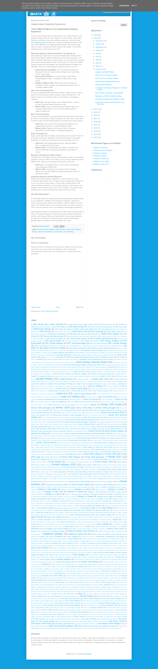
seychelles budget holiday (72, 573)
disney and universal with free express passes (112, 419)
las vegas (52, 522)
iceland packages (49, 505)
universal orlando (96, 607)
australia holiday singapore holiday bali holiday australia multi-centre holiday (93, 355)
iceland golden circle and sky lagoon (55, 503)
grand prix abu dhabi (121, 474)
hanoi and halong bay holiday (74, 478)
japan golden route (92, 515)
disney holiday (70, 433)
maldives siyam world (112, 534)
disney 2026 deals (84, 408)
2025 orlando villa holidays (84, 329)
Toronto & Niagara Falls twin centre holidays (46, 596)
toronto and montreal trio (70, 596)
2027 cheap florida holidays (76, 338)
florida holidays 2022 (104, 462)
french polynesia (60, 472)
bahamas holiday (73, 357)
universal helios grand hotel (53, 605)
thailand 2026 (65, 587)
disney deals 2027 (49, 429)
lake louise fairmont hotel (40, 522)
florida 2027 (115, 456)
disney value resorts (96, 440)
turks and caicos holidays (112, 598)
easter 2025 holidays (44, 449)
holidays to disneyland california (94, 494)
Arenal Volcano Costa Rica (62, 352)
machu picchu (70, 526)
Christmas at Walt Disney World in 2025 (109, 99)
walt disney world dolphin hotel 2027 (85, 623)
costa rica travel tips (106, 399)
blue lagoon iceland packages (68, 367)
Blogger (89, 654)
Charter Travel (61, 388)
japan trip (61, 517)
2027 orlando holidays (117, 343)
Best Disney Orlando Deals (92, 362)
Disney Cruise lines (56, 426)
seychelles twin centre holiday (52, 576)
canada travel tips (39, 386)
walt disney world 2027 (63, 623)
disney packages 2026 (47, 438)
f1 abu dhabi (47, 451)
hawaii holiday (112, 481)
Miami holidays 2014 (115, 543)
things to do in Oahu (44, 594)
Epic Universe (97, 449)
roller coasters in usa (79, 569)
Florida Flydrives (116, 459)
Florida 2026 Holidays (70, 457)
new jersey (45, 550)
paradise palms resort (39, 566)
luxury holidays (116, 524)
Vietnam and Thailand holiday (46, 616)
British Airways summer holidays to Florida (43, 371)
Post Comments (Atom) (49, 311)
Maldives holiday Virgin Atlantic (81, 531)
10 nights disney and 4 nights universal (80, 324)
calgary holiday (110, 371)
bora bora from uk (54, 369)
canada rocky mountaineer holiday (60, 384)
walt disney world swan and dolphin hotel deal (98, 626)
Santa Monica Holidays (109, 571)
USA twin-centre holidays (79, 612)
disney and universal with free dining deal (80, 420)
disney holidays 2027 (119, 433)
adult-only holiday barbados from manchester (52, 350)
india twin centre (43, 512)
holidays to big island (117, 492)
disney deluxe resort (66, 429)
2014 (96, 134)
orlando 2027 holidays (57, 557)
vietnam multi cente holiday (95, 616)
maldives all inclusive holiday (58, 529)
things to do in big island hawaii (105, 591)
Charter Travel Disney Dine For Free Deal (103, 388)
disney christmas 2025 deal (112, 424)
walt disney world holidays (109, 623)
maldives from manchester (40, 531)
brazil (101, 369)
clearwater (34, 394)
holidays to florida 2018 (49, 496)
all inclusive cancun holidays (92, 350)
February (99, 69)
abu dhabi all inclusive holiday (52, 348)
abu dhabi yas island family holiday (101, 348)
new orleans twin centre (81, 550)
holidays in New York (53, 492)
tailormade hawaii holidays (45, 587)
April (97, 63)
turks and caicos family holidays (88, 598)
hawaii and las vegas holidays (80, 481)
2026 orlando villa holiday (94, 336)
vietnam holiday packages (64, 616)
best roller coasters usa (37, 365)
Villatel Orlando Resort (63, 619)
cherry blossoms (120, 391)
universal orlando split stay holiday (70, 610)
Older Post (80, 307)
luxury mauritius (46, 526)
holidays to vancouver (60, 501)
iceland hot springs (73, 503)
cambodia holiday (120, 374)
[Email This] (55, 226)
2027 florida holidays (54, 343)
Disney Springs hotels (44, 440)
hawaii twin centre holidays (104, 485)
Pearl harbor (61, 566)
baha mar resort (49, 357)
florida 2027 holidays (38, 459)
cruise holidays (120, 401)
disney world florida (45, 442)
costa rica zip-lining (90, 402)
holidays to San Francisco (88, 499)
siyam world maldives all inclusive (64, 578)
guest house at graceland (52, 476)
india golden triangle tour (90, 508)
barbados (39, 359)
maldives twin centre (46, 536)
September (100, 47)
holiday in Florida (107, 487)
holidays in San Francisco (97, 492)
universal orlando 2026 (112, 607)
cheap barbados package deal (58, 391)
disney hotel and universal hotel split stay (56, 435)
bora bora (112, 367)
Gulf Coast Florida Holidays (71, 476)
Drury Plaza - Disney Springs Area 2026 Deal (108, 445)
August (98, 50)
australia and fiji (50, 355)
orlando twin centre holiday (91, 559)
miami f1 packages (88, 543)
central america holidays (46, 388)
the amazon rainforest (71, 589)
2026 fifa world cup (76, 334)
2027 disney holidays (109, 341)
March (98, 66)
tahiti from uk (114, 584)
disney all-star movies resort (99, 410)
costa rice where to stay (107, 401)
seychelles (58, 573)
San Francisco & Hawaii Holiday (106, 78)
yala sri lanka (87, 628)
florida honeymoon (55, 467)
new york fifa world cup (59, 552)
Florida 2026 (110, 454)
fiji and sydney (59, 454)
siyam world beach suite (46, 578)
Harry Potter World (90, 478)
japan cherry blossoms (48, 515)
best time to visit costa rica (56, 365)
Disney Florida (94, 431)
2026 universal (107, 336)
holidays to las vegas (105, 496)
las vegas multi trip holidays (47, 524)
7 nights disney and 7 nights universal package (95, 346)
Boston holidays (80, 369)
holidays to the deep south (107, 499)
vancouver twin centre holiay (98, 614)
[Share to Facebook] (61, 226)
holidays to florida (113, 494)
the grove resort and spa (96, 589)
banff (32, 359)
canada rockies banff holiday (58, 381)
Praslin (89, 566)
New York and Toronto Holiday (106, 75)
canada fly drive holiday (108, 376)
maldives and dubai (98, 528)
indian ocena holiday (71, 512)
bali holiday (121, 357)
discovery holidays (83, 404)
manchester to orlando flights (39, 539)
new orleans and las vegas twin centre (62, 550)
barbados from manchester (90, 359)
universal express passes (88, 603)
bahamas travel (108, 357)
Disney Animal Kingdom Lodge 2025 (107, 422)
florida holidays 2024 (43, 465)
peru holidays (79, 566)
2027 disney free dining (89, 341)
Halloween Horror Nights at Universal (53, 478)
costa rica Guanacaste (51, 397)
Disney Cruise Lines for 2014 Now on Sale (76, 426)
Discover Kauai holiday (68, 404)
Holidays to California (37, 494)
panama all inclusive (56, 564)
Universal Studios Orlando (44, 612)
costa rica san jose (75, 399)
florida (79, 454)
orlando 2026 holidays (42, 557)
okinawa (108, 555)
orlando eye (34, 559)
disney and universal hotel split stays (52, 417)
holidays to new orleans (48, 499)
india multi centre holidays (82, 510)
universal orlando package (49, 610)
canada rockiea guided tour (39, 381)
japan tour (51, 517)
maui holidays (58, 232)
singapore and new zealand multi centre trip (106, 575)
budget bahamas (62, 371)
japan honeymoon (120, 515)
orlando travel (78, 559)
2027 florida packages (76, 343)
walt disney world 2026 (41, 623)
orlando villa (105, 559)
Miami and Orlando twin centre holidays (58, 543)
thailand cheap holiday (93, 587)
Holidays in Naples (36, 492)
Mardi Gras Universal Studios (58, 539)
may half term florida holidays (117, 539)
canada (33, 376)
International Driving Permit (103, 512)
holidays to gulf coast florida (66, 496)
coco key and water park (46, 394)
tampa (57, 587)
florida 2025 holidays (93, 454)
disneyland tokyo (46, 445)
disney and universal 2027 (40, 415)
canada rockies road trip (77, 381)
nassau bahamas (118, 548)
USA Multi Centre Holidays (102, 150)
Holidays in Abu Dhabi (47, 489)
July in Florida (88, 517)
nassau (109, 548)
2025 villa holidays (104, 329)
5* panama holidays (74, 346)
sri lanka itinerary (73, 582)
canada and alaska (45, 376)
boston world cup (92, 369)
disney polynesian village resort (66, 438)
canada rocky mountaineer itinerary (87, 384)
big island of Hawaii (110, 365)
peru (69, 566)
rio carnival (107, 566)
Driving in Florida (70, 445)
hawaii (100, 478)
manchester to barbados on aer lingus (110, 536)
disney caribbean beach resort (89, 424)
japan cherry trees (62, 515)
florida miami (91, 467)
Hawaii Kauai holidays (45, 232)
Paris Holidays (52, 566)
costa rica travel (90, 399)
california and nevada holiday (41, 374)
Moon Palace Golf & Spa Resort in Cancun (104, 545)
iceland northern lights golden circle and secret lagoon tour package (101, 503)
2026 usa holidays (38, 338)
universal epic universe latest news (66, 603)
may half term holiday (37, 541)
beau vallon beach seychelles (66, 362)
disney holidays (84, 433)
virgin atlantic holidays (47, 621)
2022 (96, 115)
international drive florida (86, 512)
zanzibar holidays (114, 628)
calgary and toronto (97, 371)
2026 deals (34, 331)
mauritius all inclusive (88, 539)
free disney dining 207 (44, 472)
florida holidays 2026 (89, 465)
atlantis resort (104, 352)
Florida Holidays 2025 (63, 464)
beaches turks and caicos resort (46, 362)
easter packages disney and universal (78, 449)
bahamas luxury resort (90, 357)
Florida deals (74, 459)
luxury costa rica (80, 524)
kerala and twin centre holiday (89, 519)
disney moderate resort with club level (96, 435)
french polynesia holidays (78, 472)
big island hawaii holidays (45, 229)
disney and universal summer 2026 (53, 419)
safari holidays (118, 569)
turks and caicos (67, 598)
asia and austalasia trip (92, 352)
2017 (96, 125)
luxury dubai (90, 524)
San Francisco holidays (56, 571)
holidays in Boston (66, 489)
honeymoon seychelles (94, 501)
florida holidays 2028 (119, 465)
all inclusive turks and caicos (114, 350)
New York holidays (86, 552)
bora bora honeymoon (67, 369)
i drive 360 (39, 503)
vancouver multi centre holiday (51, 614)
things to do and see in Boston (85, 591)
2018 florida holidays (44, 327)
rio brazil (99, 566)
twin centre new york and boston (92, 600)
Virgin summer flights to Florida (88, 621)
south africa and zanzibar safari (85, 578)
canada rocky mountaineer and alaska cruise (101, 381)
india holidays (108, 508)
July (97, 53)
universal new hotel (56, 607)
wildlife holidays (35, 628)
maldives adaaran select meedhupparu (106, 526)
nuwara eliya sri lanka (64, 555)
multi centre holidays (40, 548)
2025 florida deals (121, 327)
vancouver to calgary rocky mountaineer (76, 614)
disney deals (114, 426)
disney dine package (44, 431)
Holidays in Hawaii (100, 156)
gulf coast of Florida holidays (103, 476)
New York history (73, 552)
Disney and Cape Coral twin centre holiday (73, 412)
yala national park (77, 628)
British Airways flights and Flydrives (115, 369)
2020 (96, 122)
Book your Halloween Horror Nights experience (92, 367)
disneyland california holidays (104, 443)
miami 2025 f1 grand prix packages (107, 541)
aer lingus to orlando (73, 350)
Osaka (45, 564)
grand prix (110, 474)
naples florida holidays (59, 548)
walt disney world (116, 621)
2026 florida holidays (111, 334)
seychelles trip (35, 575)
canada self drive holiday (109, 384)
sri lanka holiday (59, 582)
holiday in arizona (94, 487)
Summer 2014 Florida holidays (106, 582)
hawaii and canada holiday (112, 478)
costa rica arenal (114, 394)
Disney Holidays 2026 (102, 433)
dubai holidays (88, 447)
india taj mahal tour (102, 510)
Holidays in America (100, 147)
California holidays (80, 374)
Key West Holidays (105, 519)
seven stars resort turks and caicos (41, 573)
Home (58, 307)
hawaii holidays (60, 229)
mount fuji (122, 545)
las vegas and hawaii (65, 522)
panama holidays (106, 564)
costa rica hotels (90, 397)
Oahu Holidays (69, 232)
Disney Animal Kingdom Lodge (82, 422)
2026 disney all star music (62, 331)
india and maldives (95, 506)
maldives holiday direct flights (106, 531)
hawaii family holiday (99, 481)
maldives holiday (58, 531)
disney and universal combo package (67, 415)
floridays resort (69, 469)
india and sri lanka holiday (112, 505)
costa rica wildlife (57, 402)
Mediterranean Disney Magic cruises (55, 541)
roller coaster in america (63, 569)
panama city (95, 564)
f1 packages (57, 451)
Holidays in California (101, 158)
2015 (96, 131)
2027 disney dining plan (72, 341)
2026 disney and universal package (87, 331)
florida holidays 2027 (105, 465)
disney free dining (38, 433)
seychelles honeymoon (89, 573)
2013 (96, 137)
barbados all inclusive (71, 359)
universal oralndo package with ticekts (76, 607)
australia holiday (63, 355)
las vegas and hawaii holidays (83, 522)
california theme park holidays (101, 374)
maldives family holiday (115, 529)
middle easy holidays (47, 545)
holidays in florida (100, 489)
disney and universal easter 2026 (95, 415)
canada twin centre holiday (55, 386)
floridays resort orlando (82, 469)
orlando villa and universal (46, 562)
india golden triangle (45, 508)
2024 (96, 109)
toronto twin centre (104, 596)
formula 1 (93, 469)
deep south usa (53, 405)
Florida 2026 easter (51, 457)
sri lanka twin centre (87, 582)
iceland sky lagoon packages (65, 505)
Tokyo (80, 594)
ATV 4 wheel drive (116, 352)
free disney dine (105, 469)
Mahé (80, 526)
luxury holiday (103, 524)
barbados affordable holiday (55, 359)
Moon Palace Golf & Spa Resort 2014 (79, 545)
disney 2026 (63, 407)
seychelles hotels (103, 573)
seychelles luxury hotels (118, 573)
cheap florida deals (78, 391)
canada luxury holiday (83, 379)
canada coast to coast (75, 376)
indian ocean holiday (57, 512)
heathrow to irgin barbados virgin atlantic (64, 487)
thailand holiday (106, 587)
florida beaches (63, 459)
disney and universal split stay (93, 417)
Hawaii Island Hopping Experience (107, 81)
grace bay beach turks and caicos (92, 474)
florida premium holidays (104, 467)
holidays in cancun (83, 489)
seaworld (122, 571)
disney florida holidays (114, 431)
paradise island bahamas (120, 564)
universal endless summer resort (42, 603)
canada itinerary (66, 379)
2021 (96, 118)
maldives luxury (96, 534)
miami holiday (102, 543)
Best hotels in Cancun (119, 362)
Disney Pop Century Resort (87, 438)
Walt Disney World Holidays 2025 (63, 626)
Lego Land (60, 524)
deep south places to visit (38, 404)
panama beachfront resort (72, 564)
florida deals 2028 (86, 459)
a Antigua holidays (116, 346)
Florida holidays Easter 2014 (39, 467)
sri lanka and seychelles (44, 582)
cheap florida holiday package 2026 (100, 391)
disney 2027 (48, 410)
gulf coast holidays (86, 476)
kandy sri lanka (98, 517)
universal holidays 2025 (90, 605)
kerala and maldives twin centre (49, 519)
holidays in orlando (75, 492)
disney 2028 (59, 410)
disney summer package (60, 440)
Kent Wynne (108, 517)
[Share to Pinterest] (63, 226)
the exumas (83, 589)
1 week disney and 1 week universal (47, 324)
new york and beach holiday (107, 550)
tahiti (106, 585)
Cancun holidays (95, 386)
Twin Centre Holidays (72, 601)
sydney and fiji (98, 584)
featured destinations (47, 454)
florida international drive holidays (73, 467)
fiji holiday (69, 454)
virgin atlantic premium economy (67, 621)
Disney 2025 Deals (111, 404)
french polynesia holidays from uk (103, 472)
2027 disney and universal (101, 338)
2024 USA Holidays (58, 327)
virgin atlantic (75, 619)
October (99, 44)
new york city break (44, 552)
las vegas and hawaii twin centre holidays (106, 522)
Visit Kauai (103, 621)
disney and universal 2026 (112, 412)
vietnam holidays (79, 616)
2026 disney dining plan (57, 334)
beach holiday (108, 359)
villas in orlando (50, 619)
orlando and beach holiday (73, 557)
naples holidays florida (85, 548)
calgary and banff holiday (81, 371)
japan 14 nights (117, 512)
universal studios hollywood (105, 610)
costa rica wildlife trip (74, 402)
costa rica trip (121, 399)
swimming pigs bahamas (84, 584)
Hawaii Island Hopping (103, 84)
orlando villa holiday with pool (67, 562)
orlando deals (120, 557)
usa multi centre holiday (61, 612)
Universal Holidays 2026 (109, 605)
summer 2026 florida (47, 584)
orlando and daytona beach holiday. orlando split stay (98, 557)
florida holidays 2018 (86, 462)
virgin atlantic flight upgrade (107, 619)
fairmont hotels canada (69, 451)
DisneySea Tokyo (58, 445)
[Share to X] (59, 226)
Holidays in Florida (100, 153)
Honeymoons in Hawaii (110, 501)
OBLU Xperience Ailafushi (96, 555)
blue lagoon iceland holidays (49, 367)
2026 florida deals (93, 334)
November (100, 41)
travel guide (116, 596)
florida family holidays (100, 459)
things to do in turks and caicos (64, 594)
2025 (96, 38)
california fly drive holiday (62, 374)
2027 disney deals (53, 341)
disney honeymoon (36, 435)
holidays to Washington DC (77, 501)
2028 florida (51, 346)
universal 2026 (108, 600)
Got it (134, 6)
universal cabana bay (121, 600)
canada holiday (44, 378)
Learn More (124, 6)
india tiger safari (117, 510)
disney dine (104, 429)
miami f (77, 543)
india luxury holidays (61, 510)
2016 (96, 128)
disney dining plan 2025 (62, 431)
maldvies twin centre (87, 536)
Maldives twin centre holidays (67, 536)
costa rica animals (101, 394)
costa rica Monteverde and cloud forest (51, 399)
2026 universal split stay (120, 336)
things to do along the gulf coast (66, 591)
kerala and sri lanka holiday (70, 519)
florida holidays (55, 462)
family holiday (83, 452)
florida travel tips (35, 469)
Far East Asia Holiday (109, 452)
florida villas (59, 469)
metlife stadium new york (88, 541)
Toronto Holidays (86, 596)
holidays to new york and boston (69, 499)
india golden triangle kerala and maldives (67, 508)
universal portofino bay (89, 610)
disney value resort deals (78, 440)
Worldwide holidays (64, 628)
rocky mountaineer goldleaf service (43, 569)
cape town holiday (112, 386)
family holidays (94, 451)
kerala (116, 517)
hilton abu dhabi (82, 487)
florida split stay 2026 (119, 467)
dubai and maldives (61, 447)
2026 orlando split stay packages (52, 336)
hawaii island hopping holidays (57, 485)
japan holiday (107, 515)
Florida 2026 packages (94, 457)
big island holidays (96, 365)
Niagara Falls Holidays (47, 555)
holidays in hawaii (116, 489)
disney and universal (93, 412)
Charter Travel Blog (78, 388)
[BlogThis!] (57, 226)
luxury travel (58, 526)
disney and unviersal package (58, 422)
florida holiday (42, 462)
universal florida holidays (107, 603)
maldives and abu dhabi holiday (81, 528)
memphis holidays (73, 541)
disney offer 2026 (115, 435)
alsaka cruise (47, 352)
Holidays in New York (101, 164)
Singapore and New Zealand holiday (108, 96)
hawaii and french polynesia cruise (57, 481)
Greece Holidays (38, 476)
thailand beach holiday (78, 587)
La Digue (124, 519)
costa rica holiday (70, 396)
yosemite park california (100, 628)
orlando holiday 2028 (47, 559)
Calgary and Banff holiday (104, 72)
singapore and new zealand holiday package (78, 575)
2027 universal (39, 346)
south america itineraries (54, 580)
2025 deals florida (76, 327)
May (97, 60)
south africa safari (115, 578)
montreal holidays (60, 545)
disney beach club (70, 424)
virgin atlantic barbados (89, 619)
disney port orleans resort (110, 438)
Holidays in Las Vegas (101, 161)
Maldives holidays (53, 533)
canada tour (122, 384)
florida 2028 (53, 459)
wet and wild (121, 626)
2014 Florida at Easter (104, 324)
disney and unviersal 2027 (38, 422)
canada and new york (60, 376)
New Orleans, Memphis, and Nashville (109, 93)
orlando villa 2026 (115, 559)
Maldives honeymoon (78, 534)
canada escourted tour (90, 376)
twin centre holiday (56, 600)
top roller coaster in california (116, 594)
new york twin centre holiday (104, 552)
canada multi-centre (100, 379)
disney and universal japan (72, 417)
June (98, 56)
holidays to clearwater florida (73, 494)
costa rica (61, 393)
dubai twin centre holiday (104, 447)
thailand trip (116, 587)
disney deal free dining (99, 426)
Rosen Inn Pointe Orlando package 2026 (99, 569)
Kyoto (115, 519)
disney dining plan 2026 (79, 431)
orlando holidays (64, 559)
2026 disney (45, 331)
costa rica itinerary (105, 397)
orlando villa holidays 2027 (110, 562)
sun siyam (58, 584)
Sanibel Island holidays (92, 571)
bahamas (59, 357)
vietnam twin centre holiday (113, 616)
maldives (88, 526)
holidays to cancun (53, 494)
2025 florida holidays (42, 329)
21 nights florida (61, 346)
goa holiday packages (60, 474)
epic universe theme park (112, 449)
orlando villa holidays (90, 562)
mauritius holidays (101, 539)
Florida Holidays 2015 (72, 462)
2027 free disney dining (97, 343)
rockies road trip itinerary (120, 566)
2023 (96, 112)
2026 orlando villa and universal (75, 336)
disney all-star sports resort (48, 412)
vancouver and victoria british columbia (102, 612)
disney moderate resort (76, 435)
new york (93, 550)
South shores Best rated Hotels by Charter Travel (80, 580)
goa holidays (73, 474)
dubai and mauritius (75, 447)
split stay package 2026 (116, 580)
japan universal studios (74, 517)
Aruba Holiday (79, 352)
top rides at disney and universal (96, 594)
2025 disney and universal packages (100, 327)
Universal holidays (73, 605)
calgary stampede (122, 371)
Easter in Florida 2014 (58, 449)
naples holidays (72, 548)
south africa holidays (102, 578)
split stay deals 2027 (101, 580)
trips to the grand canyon (51, 598)
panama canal (86, 564)
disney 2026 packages (106, 408)
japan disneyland (76, 515)
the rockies (108, 589)
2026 (96, 35)
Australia (41, 355)
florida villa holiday (48, 469)
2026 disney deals (114, 331)
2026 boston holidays (119, 329)
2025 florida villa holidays (63, 329)
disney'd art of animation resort (83, 442)
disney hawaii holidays (56, 433)
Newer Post (36, 307)
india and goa (80, 506)
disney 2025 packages (41, 408)
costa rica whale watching (41, 401)
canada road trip (119, 379)
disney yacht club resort (64, 442)
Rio (94, 566)
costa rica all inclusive (83, 394)
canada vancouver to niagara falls (75, 386)
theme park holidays (48, 591)
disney (93, 405)
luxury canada (69, 524)
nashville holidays (99, 548)
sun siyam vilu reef (69, 584)
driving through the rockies (85, 445)
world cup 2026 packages (49, 628)
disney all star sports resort (76, 410)
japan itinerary (37, 517)
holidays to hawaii (85, 496)
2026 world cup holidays (54, 338)
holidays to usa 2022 (44, 501)
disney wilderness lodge (111, 440)
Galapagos (49, 474)
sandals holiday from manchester (74, 571)
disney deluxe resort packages (86, 429)
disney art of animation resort (53, 424)
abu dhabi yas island (77, 348)
